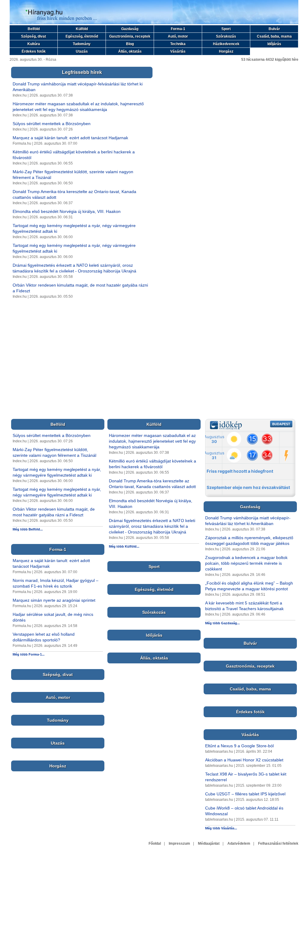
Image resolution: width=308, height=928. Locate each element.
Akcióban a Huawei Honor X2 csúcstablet (244, 759)
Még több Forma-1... (29, 654)
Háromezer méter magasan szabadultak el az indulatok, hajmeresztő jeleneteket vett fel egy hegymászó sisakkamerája (152, 441)
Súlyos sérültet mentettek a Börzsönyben (52, 123)
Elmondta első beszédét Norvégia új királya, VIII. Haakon (67, 211)
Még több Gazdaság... (222, 623)
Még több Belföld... (28, 529)
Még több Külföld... (124, 546)
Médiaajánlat (209, 843)
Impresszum (179, 843)
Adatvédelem (238, 843)
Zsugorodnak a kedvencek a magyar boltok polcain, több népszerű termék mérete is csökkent (246, 563)
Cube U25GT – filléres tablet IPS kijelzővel (245, 793)
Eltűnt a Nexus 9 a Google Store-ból (239, 745)
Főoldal (155, 843)
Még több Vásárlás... (221, 828)
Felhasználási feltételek (278, 843)
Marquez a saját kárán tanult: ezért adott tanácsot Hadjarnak (70, 137)
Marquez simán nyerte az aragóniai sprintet (54, 600)
